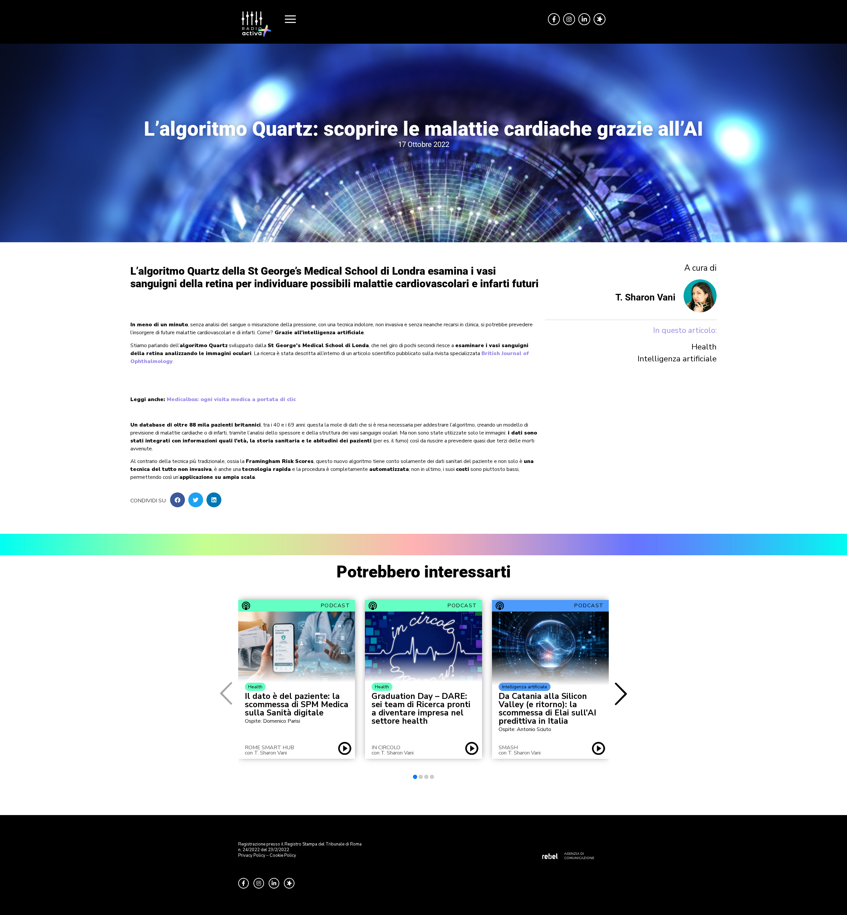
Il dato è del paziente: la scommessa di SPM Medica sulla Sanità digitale (296, 704)
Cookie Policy (283, 855)
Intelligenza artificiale (677, 358)
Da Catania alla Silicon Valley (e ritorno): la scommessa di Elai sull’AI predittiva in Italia (547, 708)
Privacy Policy (251, 855)
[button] (177, 499)
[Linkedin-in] (584, 19)
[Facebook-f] (554, 19)
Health (704, 347)
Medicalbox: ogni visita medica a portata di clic (231, 399)
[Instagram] (569, 19)
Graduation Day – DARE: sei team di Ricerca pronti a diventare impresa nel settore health (421, 708)
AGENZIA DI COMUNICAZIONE (579, 855)
